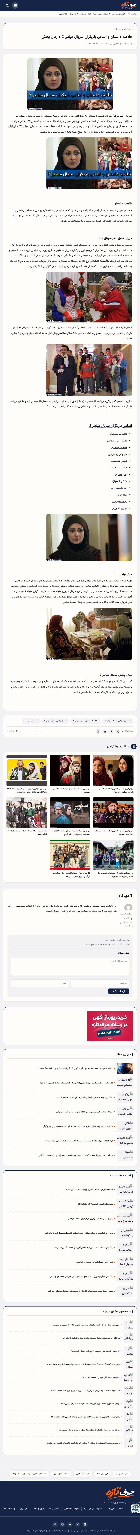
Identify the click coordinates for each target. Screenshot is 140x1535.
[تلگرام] (70, 1524)
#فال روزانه (73, 14)
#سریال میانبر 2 (31, 720)
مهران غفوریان (119, 508)
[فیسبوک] (55, 1524)
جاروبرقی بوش (122, 1473)
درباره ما (110, 1508)
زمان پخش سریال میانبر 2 (116, 675)
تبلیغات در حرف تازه (93, 1508)
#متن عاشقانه (85, 14)
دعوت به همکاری (71, 1508)
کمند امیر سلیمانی (117, 441)
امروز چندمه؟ (38, 1508)
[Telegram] (104, 731)
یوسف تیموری (119, 501)
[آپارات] (85, 1524)
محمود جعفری (119, 447)
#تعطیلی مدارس (118, 14)
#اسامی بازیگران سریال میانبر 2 (118, 720)
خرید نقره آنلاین (83, 1473)
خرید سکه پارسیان (61, 1473)
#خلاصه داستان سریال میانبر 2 (86, 720)
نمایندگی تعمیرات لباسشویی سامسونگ (29, 1473)
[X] (117, 731)
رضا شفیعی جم (118, 488)
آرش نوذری (121, 474)
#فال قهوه (63, 14)
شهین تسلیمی (119, 461)
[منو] (15, 5)
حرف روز (24, 1508)
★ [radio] (20, 731)
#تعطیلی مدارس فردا (101, 14)
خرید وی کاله (102, 1473)
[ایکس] (77, 1524)
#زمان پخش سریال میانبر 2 (55, 720)
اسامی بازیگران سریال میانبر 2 (110, 426)
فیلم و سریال (120, 29)
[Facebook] (111, 731)
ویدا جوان (122, 495)
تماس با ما (54, 1508)
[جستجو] (7, 5)
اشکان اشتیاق (119, 481)
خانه (130, 29)
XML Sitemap (8, 1508)
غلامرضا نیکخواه (118, 434)
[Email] (98, 731)
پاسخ (10, 906)
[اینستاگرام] (62, 1524)
